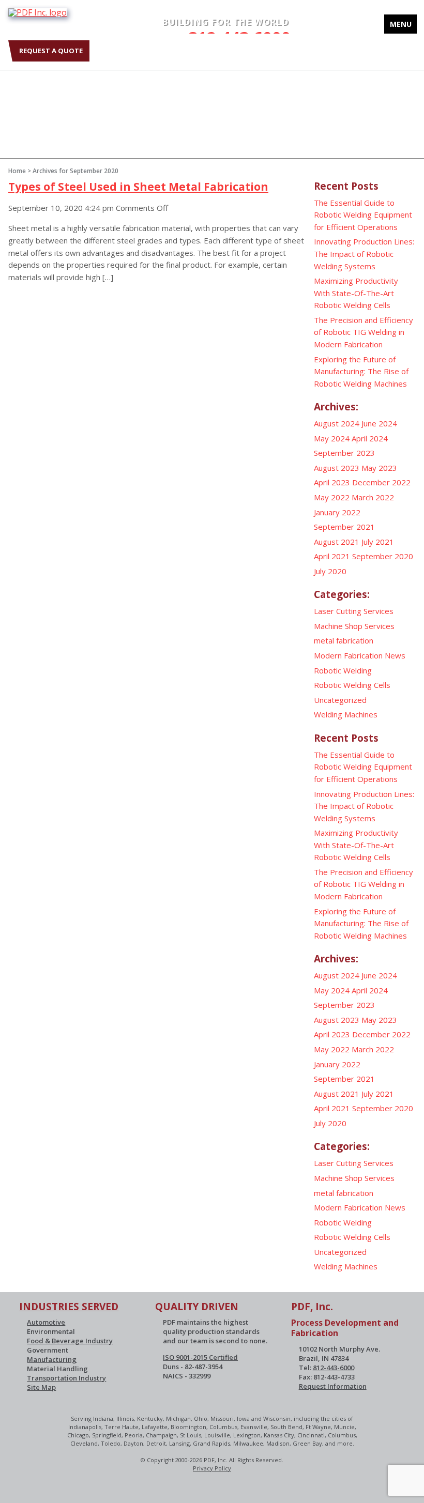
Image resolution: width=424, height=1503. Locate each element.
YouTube (70, 83)
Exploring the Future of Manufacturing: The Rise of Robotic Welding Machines (361, 371)
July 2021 (377, 541)
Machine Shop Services (354, 626)
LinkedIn (42, 83)
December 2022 (381, 482)
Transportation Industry (66, 1378)
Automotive (46, 1322)
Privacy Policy (212, 1468)
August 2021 (336, 541)
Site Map (41, 1387)
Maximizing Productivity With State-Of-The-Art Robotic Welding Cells (356, 292)
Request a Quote (51, 50)
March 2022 (373, 497)
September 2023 (344, 453)
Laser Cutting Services (353, 611)
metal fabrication (343, 640)
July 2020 (330, 571)
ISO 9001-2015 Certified (200, 1357)
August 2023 (336, 468)
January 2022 (337, 512)
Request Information (333, 1386)
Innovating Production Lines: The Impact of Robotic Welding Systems (364, 253)
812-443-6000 (333, 1367)
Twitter (13, 83)
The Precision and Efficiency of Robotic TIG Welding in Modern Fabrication (363, 332)
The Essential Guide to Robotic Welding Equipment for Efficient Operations (363, 214)
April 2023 (332, 482)
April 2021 (332, 556)
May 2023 (379, 468)
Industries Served (68, 1306)
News (395, 655)
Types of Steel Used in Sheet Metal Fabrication (138, 186)
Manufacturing (52, 1359)
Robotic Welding (343, 670)
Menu (401, 24)
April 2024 (370, 438)
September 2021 (344, 527)
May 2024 (332, 438)
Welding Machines (345, 714)
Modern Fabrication (348, 655)
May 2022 (332, 497)
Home (17, 170)
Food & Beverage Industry (70, 1340)
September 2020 (382, 556)
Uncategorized (340, 700)
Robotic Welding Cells (352, 685)
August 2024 (336, 423)
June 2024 (379, 423)
